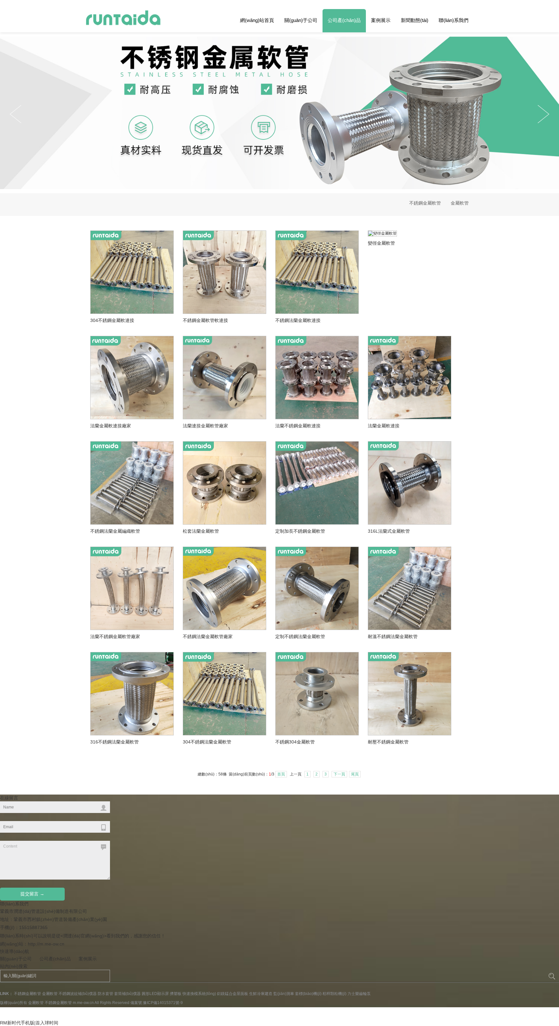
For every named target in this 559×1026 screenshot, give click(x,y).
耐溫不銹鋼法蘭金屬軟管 (393, 636)
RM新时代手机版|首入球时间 (29, 1022)
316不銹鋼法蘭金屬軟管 (114, 741)
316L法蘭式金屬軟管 (389, 531)
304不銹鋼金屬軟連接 (112, 320)
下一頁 (339, 774)
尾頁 (355, 774)
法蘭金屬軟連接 (384, 425)
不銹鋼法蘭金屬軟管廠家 (208, 636)
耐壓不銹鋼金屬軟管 (388, 741)
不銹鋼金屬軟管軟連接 (205, 320)
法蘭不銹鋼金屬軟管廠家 (115, 636)
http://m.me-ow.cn (46, 943)
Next (15, 114)
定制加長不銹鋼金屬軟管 (300, 531)
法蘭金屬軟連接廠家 (110, 425)
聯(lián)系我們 (453, 20)
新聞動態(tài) (414, 20)
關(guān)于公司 (300, 20)
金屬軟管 (460, 203)
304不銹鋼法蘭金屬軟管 (207, 741)
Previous (543, 114)
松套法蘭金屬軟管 (201, 531)
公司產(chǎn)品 (344, 20)
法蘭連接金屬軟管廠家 (205, 425)
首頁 (281, 774)
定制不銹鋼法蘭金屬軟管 (300, 636)
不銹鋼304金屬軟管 (295, 741)
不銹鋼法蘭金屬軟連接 (298, 320)
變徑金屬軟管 (381, 243)
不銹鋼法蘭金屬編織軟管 (115, 531)
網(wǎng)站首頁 (257, 20)
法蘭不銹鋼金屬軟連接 (298, 425)
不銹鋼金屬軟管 (425, 203)
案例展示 (380, 20)
